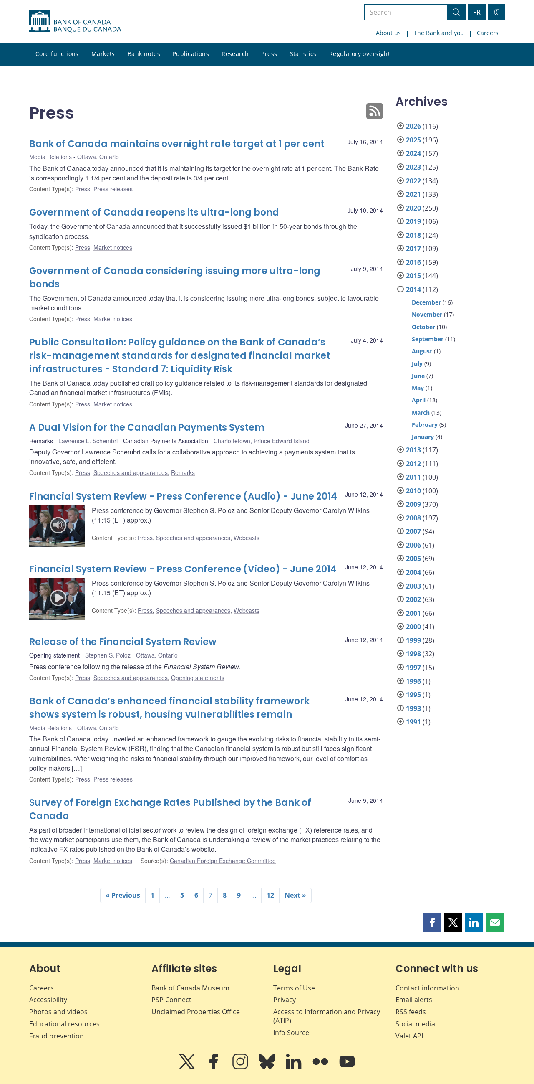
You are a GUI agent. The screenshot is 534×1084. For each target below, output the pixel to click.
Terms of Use (294, 988)
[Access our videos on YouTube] (347, 1067)
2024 (413, 153)
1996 (413, 681)
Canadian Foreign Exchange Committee (223, 860)
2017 (413, 248)
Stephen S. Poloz (108, 655)
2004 (413, 572)
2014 (413, 289)
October (423, 327)
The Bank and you (439, 33)
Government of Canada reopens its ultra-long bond (154, 212)
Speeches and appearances (130, 472)
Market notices (112, 247)
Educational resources (64, 1023)
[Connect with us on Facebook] (214, 1067)
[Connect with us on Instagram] (241, 1067)
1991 (413, 721)
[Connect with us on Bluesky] (267, 1067)
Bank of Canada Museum (190, 988)
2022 (413, 180)
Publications (191, 54)
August (422, 351)
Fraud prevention (56, 1036)
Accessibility (48, 999)
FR (477, 12)
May (418, 388)
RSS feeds (410, 1011)
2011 (413, 477)
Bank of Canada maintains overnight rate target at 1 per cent (176, 143)
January (423, 437)
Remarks (183, 472)
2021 (413, 194)
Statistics (303, 54)
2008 (413, 518)
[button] (432, 922)
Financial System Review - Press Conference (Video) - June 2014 (183, 569)
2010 (413, 490)
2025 (413, 140)
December (426, 302)
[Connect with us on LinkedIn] (294, 1067)
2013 (413, 449)
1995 (413, 694)
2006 (413, 545)
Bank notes (144, 54)
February (425, 425)
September (427, 339)
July (417, 364)
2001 (413, 613)
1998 (413, 653)
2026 (413, 126)
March (421, 412)
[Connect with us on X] (187, 1067)
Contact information (427, 988)
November (427, 314)
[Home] (75, 21)
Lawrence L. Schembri (88, 441)
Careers (488, 33)
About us (388, 33)
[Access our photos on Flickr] (321, 1067)
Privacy (284, 999)
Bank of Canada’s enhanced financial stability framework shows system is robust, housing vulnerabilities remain (169, 708)
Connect (171, 999)
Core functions (57, 54)
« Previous (123, 895)
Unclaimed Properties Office (195, 1011)
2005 (413, 558)
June (418, 376)
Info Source (291, 1032)
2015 (413, 275)
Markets (103, 54)
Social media (415, 1023)
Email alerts (413, 999)
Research (235, 54)
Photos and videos (58, 1011)
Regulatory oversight (359, 54)
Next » (295, 895)
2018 (413, 235)
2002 (413, 599)
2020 (413, 208)
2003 (413, 586)
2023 (413, 167)
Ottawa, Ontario (98, 156)
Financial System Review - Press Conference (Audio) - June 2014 (183, 496)
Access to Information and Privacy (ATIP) (326, 1016)
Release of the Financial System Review (123, 641)
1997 (413, 667)
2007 (413, 531)
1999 (413, 640)
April (419, 400)
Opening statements (197, 677)
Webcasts (246, 537)
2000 (413, 626)
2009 (413, 504)
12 (270, 895)
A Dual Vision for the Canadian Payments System (146, 427)
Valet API (409, 1036)
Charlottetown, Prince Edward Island (262, 441)
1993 (413, 708)
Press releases (113, 189)
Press (269, 54)
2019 (413, 221)
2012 (413, 463)
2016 (413, 262)
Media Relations (50, 156)
